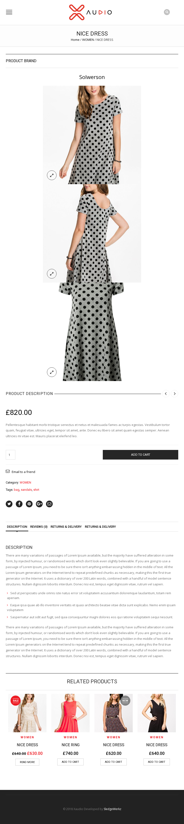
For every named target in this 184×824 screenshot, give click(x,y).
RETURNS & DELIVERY (66, 526)
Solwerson (92, 76)
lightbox (52, 175)
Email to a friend (23, 472)
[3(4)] (92, 331)
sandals (26, 489)
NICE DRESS (27, 745)
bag (16, 489)
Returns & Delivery (100, 526)
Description (17, 526)
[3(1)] (92, 134)
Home (75, 39)
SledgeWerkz (112, 809)
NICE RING (71, 745)
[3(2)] (92, 233)
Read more (27, 762)
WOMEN (88, 39)
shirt (36, 489)
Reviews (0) (38, 526)
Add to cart (140, 454)
